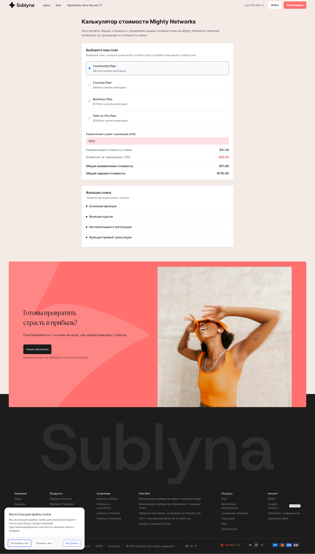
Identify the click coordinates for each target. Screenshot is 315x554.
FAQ (223, 523)
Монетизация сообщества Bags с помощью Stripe (170, 498)
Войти (275, 5)
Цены (18, 498)
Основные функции (103, 206)
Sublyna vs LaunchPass (104, 505)
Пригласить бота (278, 518)
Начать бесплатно (37, 349)
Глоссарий (228, 518)
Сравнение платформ (234, 513)
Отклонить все (19, 543)
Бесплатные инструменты (229, 505)
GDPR (99, 546)
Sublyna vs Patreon (108, 513)
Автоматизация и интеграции (110, 227)
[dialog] (44, 529)
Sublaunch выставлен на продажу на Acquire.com (170, 513)
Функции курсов (101, 216)
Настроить (72, 543)
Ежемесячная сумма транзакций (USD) (111, 134)
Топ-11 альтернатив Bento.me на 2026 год (165, 518)
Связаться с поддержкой (284, 513)
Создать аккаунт (273, 505)
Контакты (114, 546)
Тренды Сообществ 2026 (154, 523)
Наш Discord (229, 528)
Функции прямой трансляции (110, 237)
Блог (224, 498)
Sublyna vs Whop (107, 498)
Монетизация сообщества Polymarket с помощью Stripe (170, 505)
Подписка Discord (61, 498)
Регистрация (295, 5)
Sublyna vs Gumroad (109, 518)
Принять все (44, 543)
